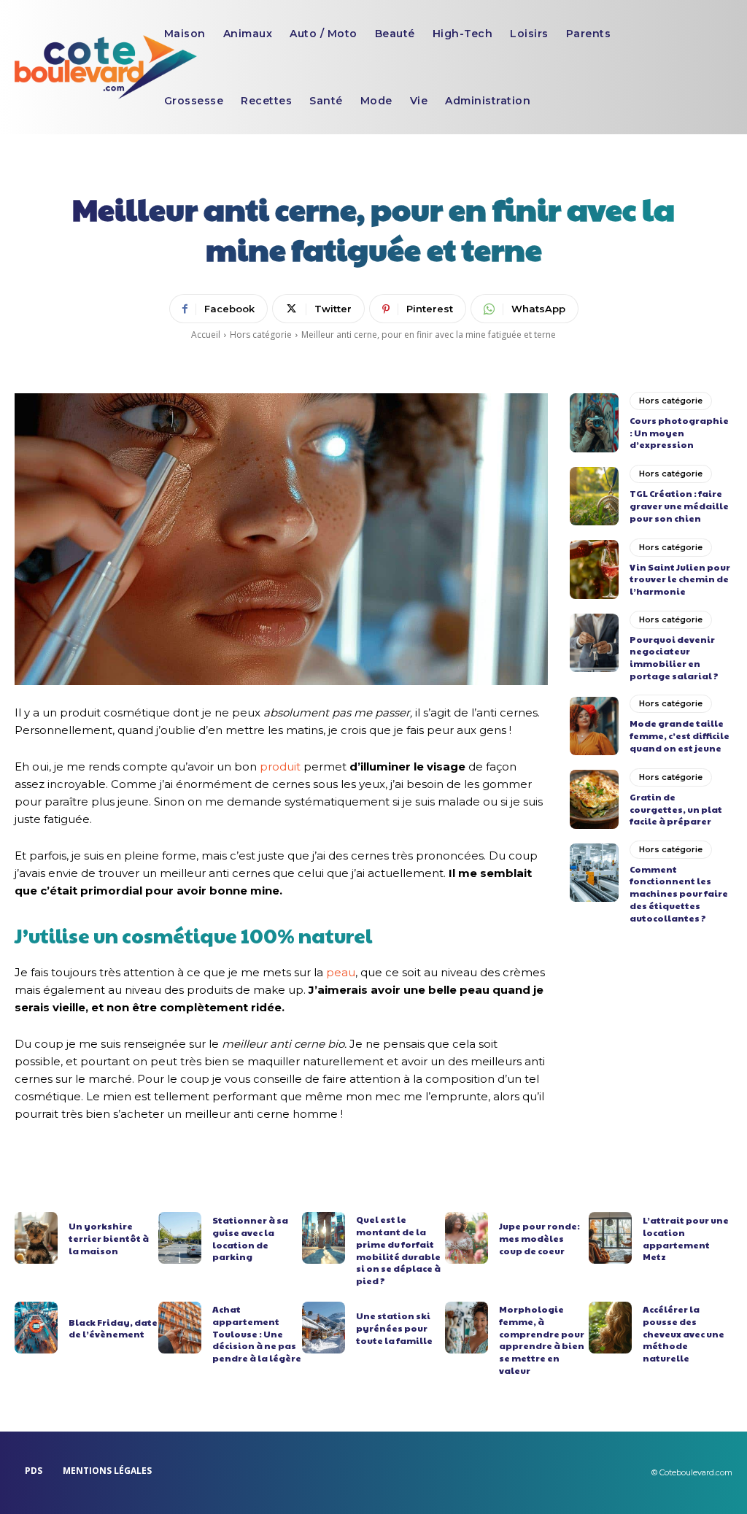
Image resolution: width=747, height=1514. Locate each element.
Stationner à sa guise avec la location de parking (250, 1238)
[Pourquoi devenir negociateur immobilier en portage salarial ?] (594, 643)
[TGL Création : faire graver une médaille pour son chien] (594, 496)
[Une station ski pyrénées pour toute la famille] (323, 1327)
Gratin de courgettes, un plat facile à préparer (676, 809)
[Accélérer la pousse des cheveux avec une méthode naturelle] (610, 1327)
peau (340, 972)
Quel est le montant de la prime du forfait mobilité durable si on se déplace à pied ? (398, 1249)
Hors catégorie (261, 334)
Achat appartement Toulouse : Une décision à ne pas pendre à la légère (256, 1333)
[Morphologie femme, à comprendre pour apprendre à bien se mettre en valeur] (466, 1327)
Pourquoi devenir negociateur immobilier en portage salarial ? (674, 657)
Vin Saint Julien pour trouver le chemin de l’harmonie (680, 579)
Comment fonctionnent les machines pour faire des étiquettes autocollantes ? (679, 893)
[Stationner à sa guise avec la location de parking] (179, 1238)
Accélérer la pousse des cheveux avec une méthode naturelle (683, 1333)
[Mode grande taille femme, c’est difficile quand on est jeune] (594, 726)
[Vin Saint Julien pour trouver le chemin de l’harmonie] (594, 569)
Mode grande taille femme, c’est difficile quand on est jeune (679, 735)
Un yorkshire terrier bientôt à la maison (109, 1238)
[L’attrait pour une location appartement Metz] (610, 1238)
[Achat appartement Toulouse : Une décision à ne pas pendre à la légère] (179, 1327)
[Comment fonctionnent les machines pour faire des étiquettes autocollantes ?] (594, 872)
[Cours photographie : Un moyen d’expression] (594, 422)
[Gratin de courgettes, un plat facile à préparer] (594, 799)
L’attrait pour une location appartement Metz (686, 1238)
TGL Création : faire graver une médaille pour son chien (679, 505)
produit (280, 766)
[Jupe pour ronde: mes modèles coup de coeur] (466, 1238)
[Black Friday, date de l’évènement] (36, 1327)
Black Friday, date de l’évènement (113, 1328)
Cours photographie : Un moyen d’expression (679, 432)
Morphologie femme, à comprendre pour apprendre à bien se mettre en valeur (541, 1339)
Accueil (205, 334)
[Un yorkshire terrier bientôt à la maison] (36, 1238)
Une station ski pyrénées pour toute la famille (394, 1328)
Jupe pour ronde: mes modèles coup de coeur (539, 1238)
